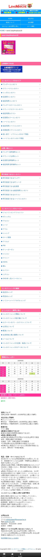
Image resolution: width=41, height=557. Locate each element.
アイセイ (6, 241)
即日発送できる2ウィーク (12, 182)
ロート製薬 (7, 237)
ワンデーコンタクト (10, 84)
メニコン (6, 254)
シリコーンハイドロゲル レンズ (14, 300)
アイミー (6, 258)
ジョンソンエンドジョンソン (13, 212)
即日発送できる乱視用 (11, 186)
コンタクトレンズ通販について (14, 314)
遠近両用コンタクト (10, 101)
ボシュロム (7, 216)
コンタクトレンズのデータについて (15, 347)
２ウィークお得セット (11, 156)
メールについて (8, 339)
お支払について (8, 326)
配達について (7, 330)
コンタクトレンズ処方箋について (15, 318)
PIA (4, 245)
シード (5, 225)
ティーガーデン (8, 249)
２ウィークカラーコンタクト (13, 109)
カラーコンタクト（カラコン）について (17, 322)
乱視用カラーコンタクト (11, 117)
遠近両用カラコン (9, 113)
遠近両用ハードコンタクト (12, 126)
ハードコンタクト (9, 122)
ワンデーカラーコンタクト (12, 105)
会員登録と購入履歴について (13, 335)
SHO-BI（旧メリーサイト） (13, 278)
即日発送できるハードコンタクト (15, 199)
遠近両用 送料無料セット (12, 164)
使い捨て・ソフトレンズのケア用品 (15, 134)
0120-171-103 (10, 521)
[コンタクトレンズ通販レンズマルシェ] (20, 8)
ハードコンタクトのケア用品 (13, 138)
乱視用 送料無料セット (11, 160)
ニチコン (6, 274)
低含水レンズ (7, 292)
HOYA (5, 262)
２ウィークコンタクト (11, 88)
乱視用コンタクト (9, 97)
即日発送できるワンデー (11, 178)
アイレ (5, 229)
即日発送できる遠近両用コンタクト (15, 190)
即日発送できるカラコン (11, 194)
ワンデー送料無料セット (11, 152)
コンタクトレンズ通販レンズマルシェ (23, 549)
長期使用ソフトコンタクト (12, 130)
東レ (4, 266)
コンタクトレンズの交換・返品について (17, 343)
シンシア (6, 233)
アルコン (6, 221)
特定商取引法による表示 (10, 538)
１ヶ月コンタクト (9, 92)
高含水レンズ (7, 296)
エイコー (6, 270)
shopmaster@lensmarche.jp (16, 519)
